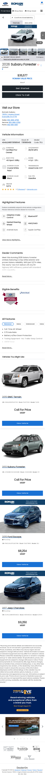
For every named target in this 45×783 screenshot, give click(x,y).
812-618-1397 (12, 125)
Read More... (7, 276)
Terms (35, 770)
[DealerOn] (22, 768)
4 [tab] (24, 739)
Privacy (29, 770)
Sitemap (23, 770)
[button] (5, 11)
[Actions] (41, 65)
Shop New (18, 11)
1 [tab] (14, 739)
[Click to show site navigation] (41, 11)
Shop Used (31, 11)
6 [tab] (31, 739)
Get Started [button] (22, 88)
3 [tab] (21, 739)
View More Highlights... (11, 240)
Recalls (40, 770)
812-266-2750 (13, 120)
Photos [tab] (16, 23)
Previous (2, 726)
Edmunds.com (32, 189)
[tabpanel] (22, 726)
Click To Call (22, 95)
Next (42, 726)
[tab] (8, 324)
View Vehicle (22, 423)
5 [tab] (27, 739)
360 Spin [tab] (28, 23)
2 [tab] (17, 739)
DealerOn (17, 770)
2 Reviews (21, 189)
